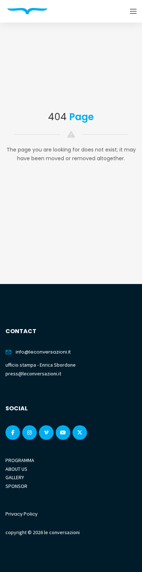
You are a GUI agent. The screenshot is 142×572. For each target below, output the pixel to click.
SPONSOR (16, 486)
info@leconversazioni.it (43, 351)
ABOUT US (16, 469)
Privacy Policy (21, 513)
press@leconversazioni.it (33, 373)
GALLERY (14, 477)
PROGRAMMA (19, 460)
